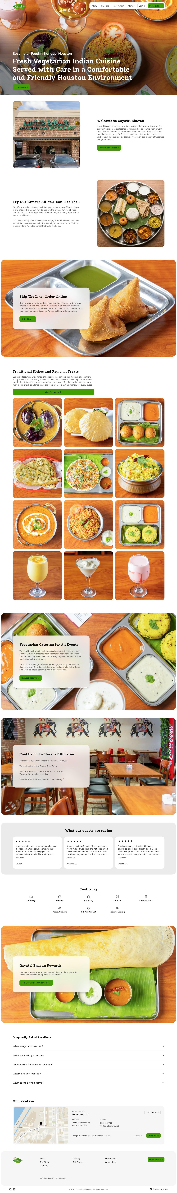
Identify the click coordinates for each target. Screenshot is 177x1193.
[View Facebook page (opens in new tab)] (10, 1189)
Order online (153, 1135)
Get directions (152, 1112)
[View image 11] (88, 575)
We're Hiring (110, 1162)
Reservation (118, 6)
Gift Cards (77, 1162)
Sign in (142, 6)
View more (20, 858)
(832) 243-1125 (106, 1123)
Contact (43, 1165)
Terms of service (46, 1178)
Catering (105, 6)
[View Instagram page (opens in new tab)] (14, 1189)
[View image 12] (139, 575)
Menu (94, 6)
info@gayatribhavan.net (109, 1126)
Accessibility (61, 1178)
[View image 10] (37, 575)
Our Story (44, 1162)
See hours (138, 1136)
